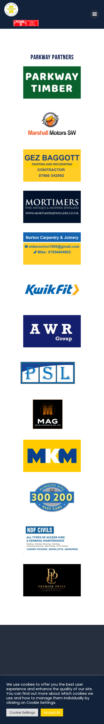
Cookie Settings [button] (22, 712)
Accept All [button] (52, 712)
